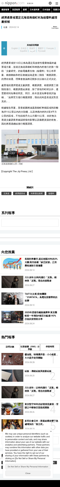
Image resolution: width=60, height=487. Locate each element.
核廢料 (51, 193)
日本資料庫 (34, 9)
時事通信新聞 (37, 193)
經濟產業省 (20, 193)
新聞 (25, 9)
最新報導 (5, 9)
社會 (5, 27)
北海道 (6, 193)
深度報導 (16, 9)
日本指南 (46, 9)
